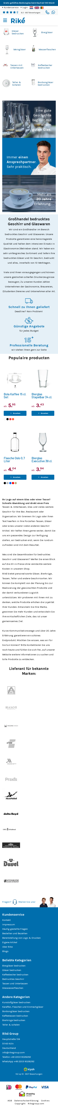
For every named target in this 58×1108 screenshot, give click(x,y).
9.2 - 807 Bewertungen (30, 13)
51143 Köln (8, 1043)
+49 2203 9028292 (20, 1057)
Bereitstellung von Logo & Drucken (21, 937)
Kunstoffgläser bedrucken (16, 1002)
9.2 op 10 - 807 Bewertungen (29, 1074)
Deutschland (9, 1048)
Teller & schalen (11, 1024)
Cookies (45, 1100)
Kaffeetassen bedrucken (15, 1015)
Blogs (5, 951)
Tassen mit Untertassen (16, 66)
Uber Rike (7, 946)
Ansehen (16, 413)
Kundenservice (11, 7)
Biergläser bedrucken (13, 965)
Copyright (20, 1103)
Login (25, 7)
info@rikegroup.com (13, 1052)
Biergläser (47, 32)
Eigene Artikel (9, 942)
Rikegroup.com (36, 1103)
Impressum (8, 924)
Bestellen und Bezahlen (14, 933)
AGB (10, 1100)
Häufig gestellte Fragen (15, 929)
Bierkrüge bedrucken (13, 1020)
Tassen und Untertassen (15, 983)
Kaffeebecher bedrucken (45, 66)
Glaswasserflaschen (12, 988)
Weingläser (19, 49)
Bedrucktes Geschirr (13, 979)
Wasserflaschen (47, 49)
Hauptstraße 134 (11, 1039)
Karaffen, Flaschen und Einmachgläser (22, 1006)
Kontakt (6, 920)
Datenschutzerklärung (26, 1100)
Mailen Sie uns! (26, 901)
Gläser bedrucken (18, 32)
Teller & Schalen (16, 83)
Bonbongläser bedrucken (45, 83)
